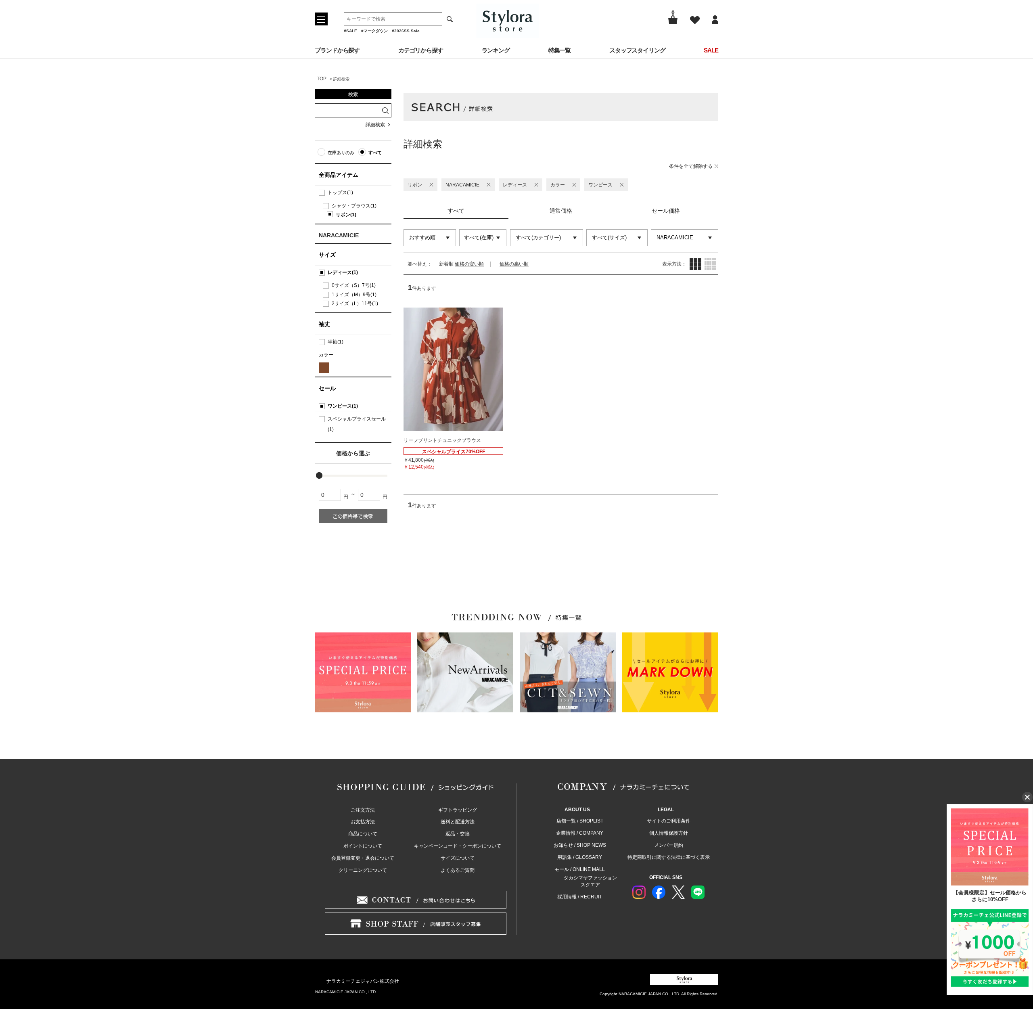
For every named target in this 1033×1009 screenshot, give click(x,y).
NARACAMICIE (462, 185)
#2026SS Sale (406, 31)
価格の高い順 (514, 264)
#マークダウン (374, 31)
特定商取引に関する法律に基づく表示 (668, 857)
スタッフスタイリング (637, 50)
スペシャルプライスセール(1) (357, 424)
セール (327, 388)
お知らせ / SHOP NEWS (580, 845)
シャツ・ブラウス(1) (354, 206)
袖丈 (324, 324)
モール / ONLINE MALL (579, 869)
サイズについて (458, 858)
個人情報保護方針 (668, 833)
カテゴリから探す (420, 50)
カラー (557, 185)
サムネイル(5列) (710, 264)
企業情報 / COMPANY (579, 833)
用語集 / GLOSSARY (579, 857)
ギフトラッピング (457, 810)
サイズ (327, 254)
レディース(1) (343, 272)
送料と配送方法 (458, 822)
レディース (515, 185)
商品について (362, 834)
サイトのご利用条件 (668, 821)
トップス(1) (340, 192)
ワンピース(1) (343, 406)
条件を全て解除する (691, 166)
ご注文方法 (363, 810)
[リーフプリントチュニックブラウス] (453, 369)
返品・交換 (457, 834)
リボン (415, 185)
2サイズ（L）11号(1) (355, 303)
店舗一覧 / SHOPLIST (579, 821)
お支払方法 (363, 822)
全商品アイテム (338, 175)
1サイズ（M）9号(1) (354, 294)
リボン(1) (346, 215)
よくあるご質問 (458, 870)
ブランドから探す (337, 50)
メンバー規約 (668, 845)
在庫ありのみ (341, 152)
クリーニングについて (363, 870)
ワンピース (600, 185)
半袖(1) (335, 342)
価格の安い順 (469, 264)
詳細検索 (375, 125)
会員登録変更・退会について (362, 858)
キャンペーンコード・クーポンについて (457, 846)
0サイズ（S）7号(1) (354, 285)
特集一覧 (559, 50)
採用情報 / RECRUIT (579, 897)
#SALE (350, 31)
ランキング (496, 50)
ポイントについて (362, 846)
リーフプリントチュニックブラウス (442, 440)
